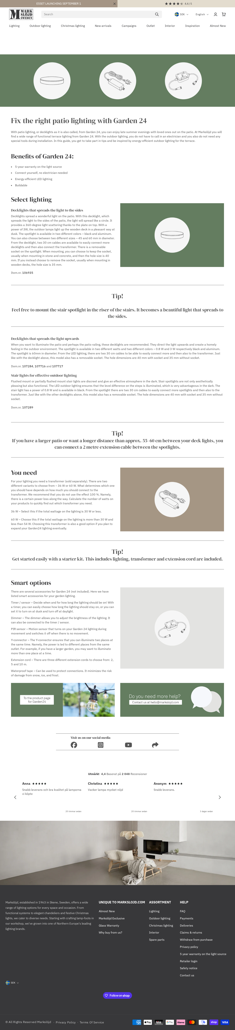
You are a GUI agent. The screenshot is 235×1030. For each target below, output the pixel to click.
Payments (186, 918)
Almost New (107, 911)
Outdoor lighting (159, 918)
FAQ (182, 911)
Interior (154, 932)
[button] (224, 14)
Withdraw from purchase (196, 939)
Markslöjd (44, 1022)
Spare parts (156, 939)
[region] (117, 797)
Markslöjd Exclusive (112, 918)
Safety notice (188, 968)
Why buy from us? (110, 932)
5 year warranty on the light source (203, 954)
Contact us (187, 975)
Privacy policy (189, 947)
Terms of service (92, 1022)
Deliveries (186, 925)
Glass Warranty (109, 925)
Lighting (154, 911)
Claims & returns (191, 932)
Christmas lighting (161, 925)
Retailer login (188, 961)
